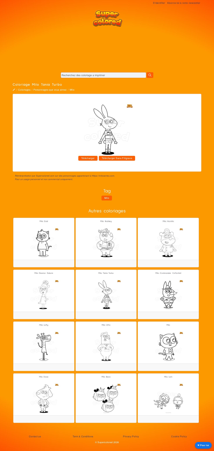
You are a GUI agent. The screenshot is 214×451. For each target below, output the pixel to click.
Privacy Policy (131, 436)
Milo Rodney (106, 221)
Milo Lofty (43, 325)
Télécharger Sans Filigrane (117, 158)
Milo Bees (106, 377)
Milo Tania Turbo (106, 273)
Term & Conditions (83, 436)
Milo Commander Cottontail (168, 273)
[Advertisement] (107, 49)
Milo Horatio (168, 221)
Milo (72, 89)
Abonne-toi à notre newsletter (183, 3)
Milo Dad (44, 221)
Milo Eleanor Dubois (44, 273)
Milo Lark (168, 377)
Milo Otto (106, 325)
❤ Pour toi (203, 445)
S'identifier (159, 3)
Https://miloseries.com (103, 175)
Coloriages (24, 89)
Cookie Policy (179, 436)
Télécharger (88, 158)
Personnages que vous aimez (50, 89)
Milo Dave (43, 377)
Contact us (35, 436)
